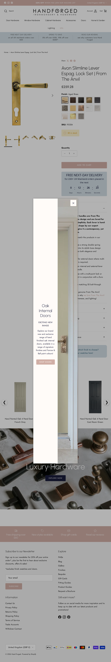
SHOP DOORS (45, 362)
